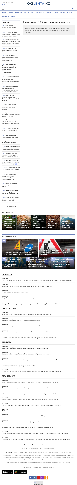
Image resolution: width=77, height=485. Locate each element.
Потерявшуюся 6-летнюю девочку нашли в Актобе (9, 50)
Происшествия (9, 308)
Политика (7, 274)
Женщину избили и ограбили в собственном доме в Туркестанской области (11, 34)
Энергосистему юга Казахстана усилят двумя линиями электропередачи (10, 155)
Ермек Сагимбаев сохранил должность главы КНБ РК (11, 184)
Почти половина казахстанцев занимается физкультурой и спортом (24, 422)
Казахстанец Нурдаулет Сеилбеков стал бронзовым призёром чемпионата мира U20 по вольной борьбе (36, 439)
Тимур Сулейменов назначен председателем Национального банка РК (10, 191)
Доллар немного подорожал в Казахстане (9, 141)
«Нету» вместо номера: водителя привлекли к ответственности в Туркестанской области (31, 394)
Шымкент (18, 13)
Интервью (5, 16)
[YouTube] (38, 477)
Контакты (49, 445)
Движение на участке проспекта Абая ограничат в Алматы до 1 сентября (10, 162)
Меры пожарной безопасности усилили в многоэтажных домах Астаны (10, 27)
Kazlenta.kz (9, 452)
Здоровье (49, 13)
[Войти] (73, 9)
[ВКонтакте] (35, 477)
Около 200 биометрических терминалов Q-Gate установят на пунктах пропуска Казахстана (31, 405)
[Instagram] (42, 477)
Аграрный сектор (59, 13)
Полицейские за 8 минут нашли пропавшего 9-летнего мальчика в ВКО (25, 332)
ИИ (25, 13)
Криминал (31, 13)
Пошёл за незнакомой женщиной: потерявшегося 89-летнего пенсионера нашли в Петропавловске (11, 42)
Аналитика (7, 213)
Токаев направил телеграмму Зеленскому (10, 136)
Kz (4, 4)
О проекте (27, 445)
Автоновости (8, 376)
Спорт (5, 410)
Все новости (11, 207)
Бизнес (69, 13)
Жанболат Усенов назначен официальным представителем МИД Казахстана (9, 106)
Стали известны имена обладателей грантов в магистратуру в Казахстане (11, 148)
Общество (7, 342)
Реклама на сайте (38, 445)
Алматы (4, 13)
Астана (11, 13)
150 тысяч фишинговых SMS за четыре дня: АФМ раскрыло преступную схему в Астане (11, 122)
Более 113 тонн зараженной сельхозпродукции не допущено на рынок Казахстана (29, 338)
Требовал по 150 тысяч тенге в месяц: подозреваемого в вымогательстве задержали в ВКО (10, 79)
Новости (6, 23)
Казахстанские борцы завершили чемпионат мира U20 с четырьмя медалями (27, 428)
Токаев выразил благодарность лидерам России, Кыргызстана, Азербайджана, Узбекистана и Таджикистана (10, 68)
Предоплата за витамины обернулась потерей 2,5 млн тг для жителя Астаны (11, 114)
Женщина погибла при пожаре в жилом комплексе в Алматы (10, 130)
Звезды (12, 16)
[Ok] (46, 477)
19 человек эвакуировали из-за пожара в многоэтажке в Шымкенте (24, 326)
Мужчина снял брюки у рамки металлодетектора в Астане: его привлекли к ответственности (10, 58)
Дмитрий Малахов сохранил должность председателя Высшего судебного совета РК (9, 177)
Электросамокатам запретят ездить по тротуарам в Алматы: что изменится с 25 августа (10, 89)
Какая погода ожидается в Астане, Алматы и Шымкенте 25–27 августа (10, 98)
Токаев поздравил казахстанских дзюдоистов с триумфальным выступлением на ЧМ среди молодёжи (35, 433)
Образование (40, 13)
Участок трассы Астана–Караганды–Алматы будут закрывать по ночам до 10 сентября (30, 400)
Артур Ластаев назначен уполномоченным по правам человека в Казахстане (11, 169)
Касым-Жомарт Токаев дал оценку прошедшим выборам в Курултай (10, 198)
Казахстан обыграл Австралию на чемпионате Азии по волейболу (23, 416)
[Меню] (3, 9)
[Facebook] (31, 477)
